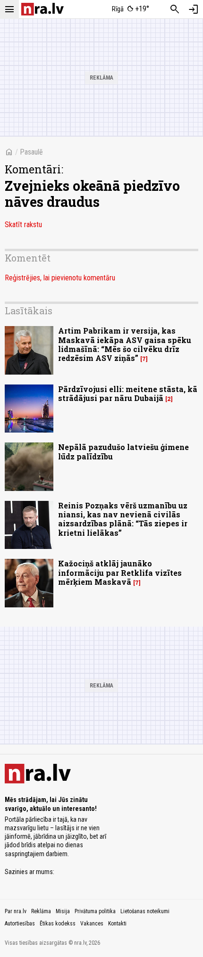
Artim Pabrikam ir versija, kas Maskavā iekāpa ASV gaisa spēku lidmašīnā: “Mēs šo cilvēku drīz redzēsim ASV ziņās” (124, 344)
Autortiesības (20, 923)
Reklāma (41, 911)
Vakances (91, 923)
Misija (63, 911)
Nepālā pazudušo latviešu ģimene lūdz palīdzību (123, 451)
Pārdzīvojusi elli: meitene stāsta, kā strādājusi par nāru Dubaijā (127, 393)
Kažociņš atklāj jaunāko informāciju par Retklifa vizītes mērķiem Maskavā (120, 572)
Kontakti (117, 923)
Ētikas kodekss (58, 923)
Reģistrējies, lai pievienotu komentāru (60, 277)
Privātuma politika (95, 911)
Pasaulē (31, 151)
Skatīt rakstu (23, 224)
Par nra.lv (15, 911)
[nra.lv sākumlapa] (42, 9)
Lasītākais (28, 310)
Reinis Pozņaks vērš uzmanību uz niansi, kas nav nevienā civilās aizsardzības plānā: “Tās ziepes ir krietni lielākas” (122, 519)
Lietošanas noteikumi (144, 911)
